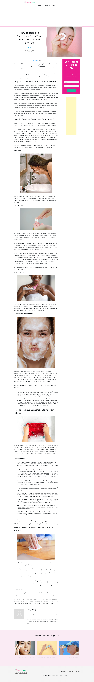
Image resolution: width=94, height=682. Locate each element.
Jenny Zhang (31, 610)
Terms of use (58, 675)
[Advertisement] (47, 16)
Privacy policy (65, 675)
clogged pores (43, 99)
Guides (36, 60)
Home (33, 60)
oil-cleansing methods (33, 263)
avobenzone (43, 449)
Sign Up (71, 90)
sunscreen (42, 66)
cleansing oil (49, 245)
